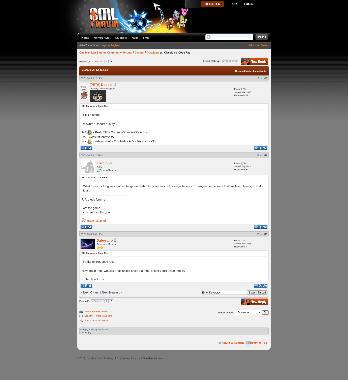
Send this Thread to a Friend (98, 316)
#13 (265, 234)
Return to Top (258, 342)
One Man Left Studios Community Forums (105, 52)
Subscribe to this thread (96, 320)
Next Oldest (91, 292)
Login (104, 45)
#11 (265, 78)
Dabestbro (105, 240)
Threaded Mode (243, 71)
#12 (265, 155)
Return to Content (233, 342)
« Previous (97, 61)
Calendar (121, 37)
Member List (102, 37)
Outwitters (153, 52)
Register (115, 45)
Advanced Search (259, 45)
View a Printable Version (96, 311)
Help (135, 37)
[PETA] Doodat (101, 85)
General (139, 52)
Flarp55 (102, 163)
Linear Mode (259, 71)
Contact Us (128, 358)
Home (85, 37)
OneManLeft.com (153, 358)
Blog (145, 37)
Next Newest (111, 292)
